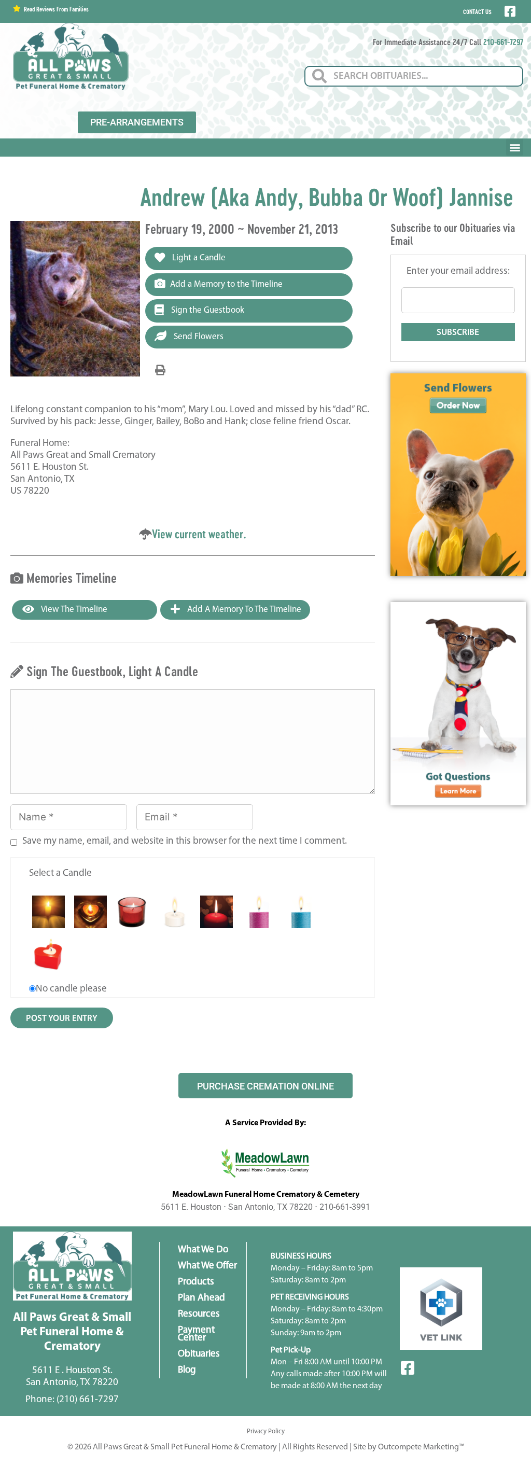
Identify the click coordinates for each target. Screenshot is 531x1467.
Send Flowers (197, 336)
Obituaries (199, 1354)
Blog (187, 1370)
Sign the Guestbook (206, 310)
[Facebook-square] (407, 1368)
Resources (199, 1314)
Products (196, 1282)
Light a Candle (198, 258)
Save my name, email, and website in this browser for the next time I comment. (184, 841)
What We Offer (207, 1266)
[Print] (160, 370)
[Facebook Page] (509, 11)
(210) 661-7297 (88, 1400)
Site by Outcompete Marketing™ (408, 1447)
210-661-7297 (503, 42)
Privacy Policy (266, 1431)
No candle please (71, 989)
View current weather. (199, 534)
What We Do (203, 1250)
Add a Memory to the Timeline (226, 284)
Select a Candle (60, 873)
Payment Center (196, 1334)
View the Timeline (73, 609)
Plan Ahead (201, 1298)
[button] (514, 147)
